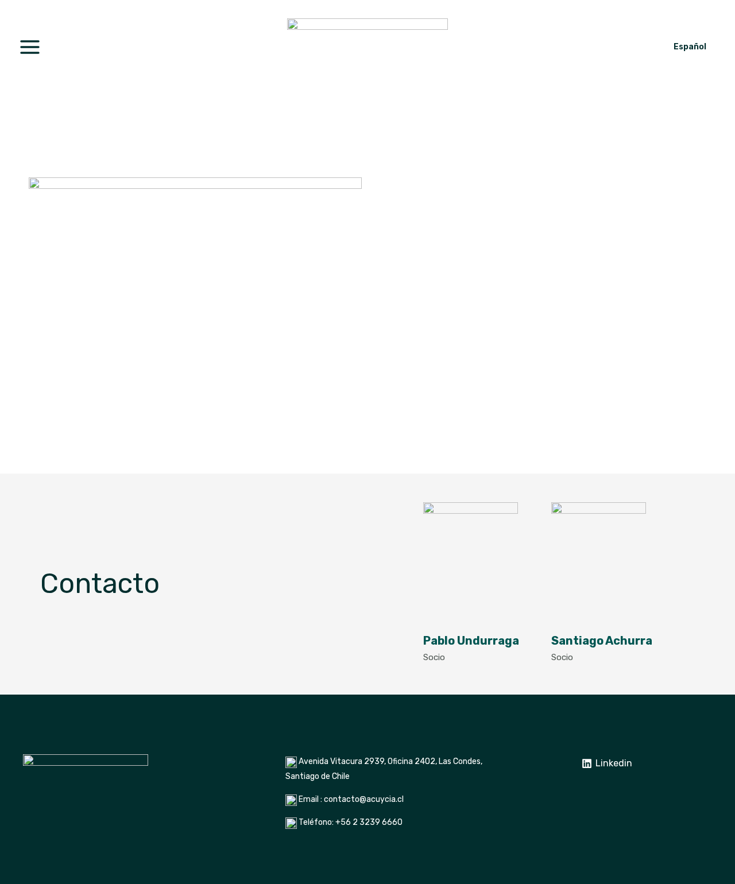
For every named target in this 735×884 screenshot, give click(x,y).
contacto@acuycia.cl (364, 799)
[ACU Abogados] (367, 46)
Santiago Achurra (601, 641)
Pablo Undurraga (471, 641)
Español (690, 47)
